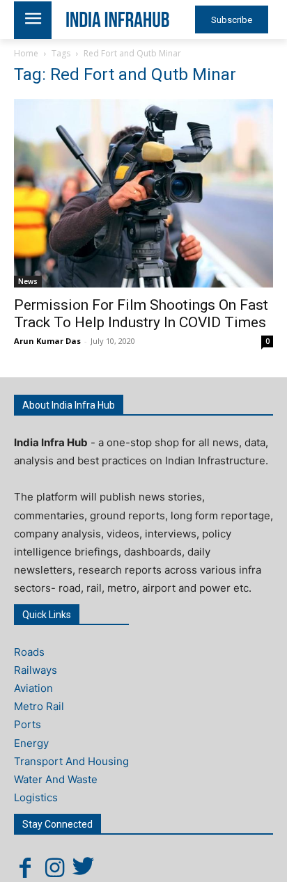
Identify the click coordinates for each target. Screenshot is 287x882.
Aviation (33, 688)
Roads (29, 652)
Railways (35, 670)
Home (26, 53)
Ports (27, 724)
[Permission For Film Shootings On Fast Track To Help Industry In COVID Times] (143, 193)
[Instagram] (54, 867)
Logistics (36, 797)
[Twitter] (83, 867)
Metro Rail (39, 706)
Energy (31, 743)
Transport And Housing (71, 761)
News (28, 281)
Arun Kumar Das (47, 341)
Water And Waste (56, 779)
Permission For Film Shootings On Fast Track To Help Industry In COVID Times (141, 314)
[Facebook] (25, 867)
